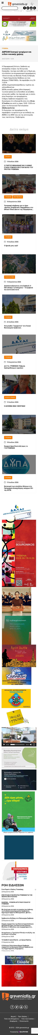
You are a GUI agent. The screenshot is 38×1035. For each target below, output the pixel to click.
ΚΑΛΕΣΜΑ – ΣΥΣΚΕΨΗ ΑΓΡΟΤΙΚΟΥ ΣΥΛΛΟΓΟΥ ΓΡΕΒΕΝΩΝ (16, 903)
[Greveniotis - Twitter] (27, 8)
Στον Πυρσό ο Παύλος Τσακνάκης (12, 889)
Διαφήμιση (13, 1021)
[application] (19, 736)
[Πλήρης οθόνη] (34, 745)
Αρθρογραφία (10, 397)
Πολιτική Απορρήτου (11, 1019)
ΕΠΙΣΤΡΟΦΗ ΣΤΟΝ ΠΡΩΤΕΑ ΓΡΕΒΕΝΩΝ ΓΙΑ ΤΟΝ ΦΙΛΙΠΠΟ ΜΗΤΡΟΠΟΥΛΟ (17, 895)
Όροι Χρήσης (22, 1016)
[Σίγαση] (31, 745)
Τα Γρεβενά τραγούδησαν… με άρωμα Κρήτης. (16, 940)
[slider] (17, 744)
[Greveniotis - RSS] (34, 8)
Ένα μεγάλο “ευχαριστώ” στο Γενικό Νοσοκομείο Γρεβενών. (17, 327)
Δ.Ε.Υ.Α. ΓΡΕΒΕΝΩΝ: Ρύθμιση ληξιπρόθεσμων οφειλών (14, 367)
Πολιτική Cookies (27, 1019)
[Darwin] (23, 1031)
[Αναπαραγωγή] (4, 745)
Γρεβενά (8, 197)
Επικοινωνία (24, 1021)
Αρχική (13, 1016)
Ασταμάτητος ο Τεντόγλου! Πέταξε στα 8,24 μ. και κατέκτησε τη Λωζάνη (18, 933)
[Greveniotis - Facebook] (24, 8)
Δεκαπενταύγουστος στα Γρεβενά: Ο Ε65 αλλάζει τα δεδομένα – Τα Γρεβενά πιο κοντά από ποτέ (18, 288)
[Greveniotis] (17, 4)
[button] (19, 737)
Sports (8, 157)
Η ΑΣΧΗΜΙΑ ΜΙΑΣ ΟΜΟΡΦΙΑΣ (14, 406)
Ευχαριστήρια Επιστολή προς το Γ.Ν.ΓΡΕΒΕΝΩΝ (16, 447)
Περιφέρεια (18, 197)
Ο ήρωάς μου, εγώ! (11, 246)
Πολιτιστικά (9, 277)
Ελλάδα (8, 477)
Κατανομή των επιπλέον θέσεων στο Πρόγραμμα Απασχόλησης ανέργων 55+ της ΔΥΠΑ (18, 488)
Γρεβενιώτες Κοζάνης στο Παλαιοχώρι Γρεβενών (17, 918)
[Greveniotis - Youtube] (31, 8)
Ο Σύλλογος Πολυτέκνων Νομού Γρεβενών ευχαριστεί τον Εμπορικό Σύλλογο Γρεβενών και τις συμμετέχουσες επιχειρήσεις (17, 947)
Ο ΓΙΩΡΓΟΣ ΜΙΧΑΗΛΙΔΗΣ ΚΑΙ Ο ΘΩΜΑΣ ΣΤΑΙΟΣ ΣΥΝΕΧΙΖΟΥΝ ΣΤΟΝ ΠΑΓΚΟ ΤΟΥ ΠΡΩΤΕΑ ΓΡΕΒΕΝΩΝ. (18, 167)
